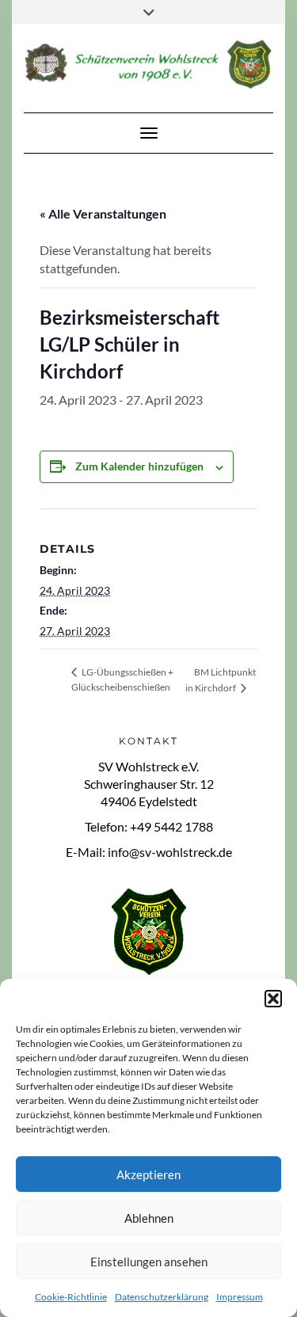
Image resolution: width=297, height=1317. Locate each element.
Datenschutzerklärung (161, 1297)
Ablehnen (148, 1218)
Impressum (239, 1297)
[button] (273, 999)
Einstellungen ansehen (149, 1261)
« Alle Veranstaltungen (103, 213)
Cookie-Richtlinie (71, 1297)
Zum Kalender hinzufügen (139, 466)
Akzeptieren (148, 1174)
